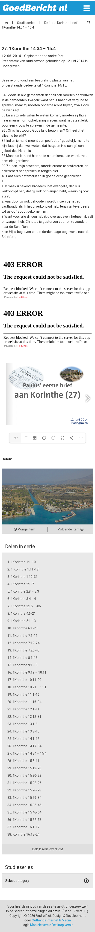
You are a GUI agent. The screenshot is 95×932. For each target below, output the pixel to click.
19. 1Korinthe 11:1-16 (23, 694)
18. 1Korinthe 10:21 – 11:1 (26, 687)
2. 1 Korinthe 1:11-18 (23, 569)
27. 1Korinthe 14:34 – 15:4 (26, 753)
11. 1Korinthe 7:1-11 (22, 636)
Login (26, 925)
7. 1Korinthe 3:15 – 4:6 (24, 606)
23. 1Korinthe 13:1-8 (22, 724)
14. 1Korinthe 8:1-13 (22, 658)
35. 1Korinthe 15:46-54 (24, 812)
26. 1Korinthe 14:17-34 (24, 746)
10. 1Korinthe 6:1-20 (22, 628)
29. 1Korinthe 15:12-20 (24, 768)
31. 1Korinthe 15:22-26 (24, 783)
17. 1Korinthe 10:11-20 (24, 680)
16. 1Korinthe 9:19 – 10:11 (26, 672)
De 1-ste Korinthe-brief (60, 23)
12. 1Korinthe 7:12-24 (23, 643)
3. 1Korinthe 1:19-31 (22, 577)
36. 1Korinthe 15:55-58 (24, 820)
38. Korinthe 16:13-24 (23, 834)
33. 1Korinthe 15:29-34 (24, 798)
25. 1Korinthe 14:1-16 (23, 739)
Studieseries (26, 23)
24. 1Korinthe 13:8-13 (23, 731)
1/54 (15, 438)
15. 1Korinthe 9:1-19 (22, 665)
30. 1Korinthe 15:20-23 (24, 775)
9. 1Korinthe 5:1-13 (21, 621)
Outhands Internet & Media (51, 920)
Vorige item (26, 529)
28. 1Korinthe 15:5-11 (23, 761)
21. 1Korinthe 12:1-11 (23, 709)
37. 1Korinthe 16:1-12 (23, 827)
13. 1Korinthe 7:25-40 (23, 650)
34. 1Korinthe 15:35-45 (24, 805)
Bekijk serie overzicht (47, 849)
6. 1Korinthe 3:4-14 (21, 599)
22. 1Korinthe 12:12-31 (24, 717)
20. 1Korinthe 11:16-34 (24, 702)
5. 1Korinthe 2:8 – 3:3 (23, 591)
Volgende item (69, 529)
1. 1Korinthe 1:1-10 (21, 562)
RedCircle (23, 297)
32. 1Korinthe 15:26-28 (24, 790)
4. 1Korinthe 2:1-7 (20, 584)
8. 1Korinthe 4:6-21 (21, 613)
